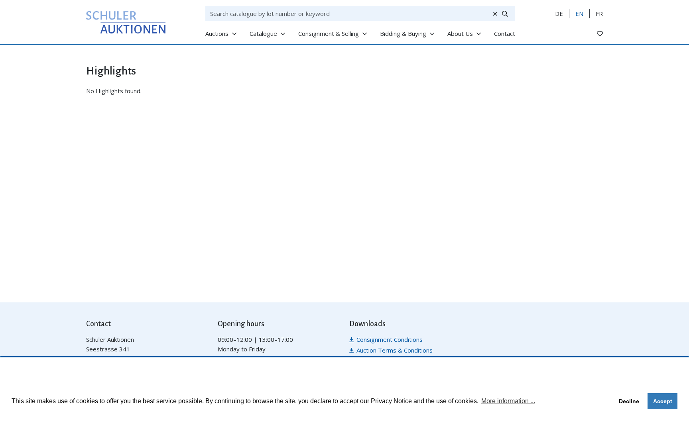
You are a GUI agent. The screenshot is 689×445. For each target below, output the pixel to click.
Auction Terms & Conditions (394, 350)
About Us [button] (460, 33)
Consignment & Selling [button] (328, 33)
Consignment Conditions (389, 339)
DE (559, 14)
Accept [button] (662, 401)
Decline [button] (629, 401)
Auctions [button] (216, 33)
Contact (504, 33)
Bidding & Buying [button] (403, 33)
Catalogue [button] (263, 33)
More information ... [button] (508, 401)
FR (599, 14)
